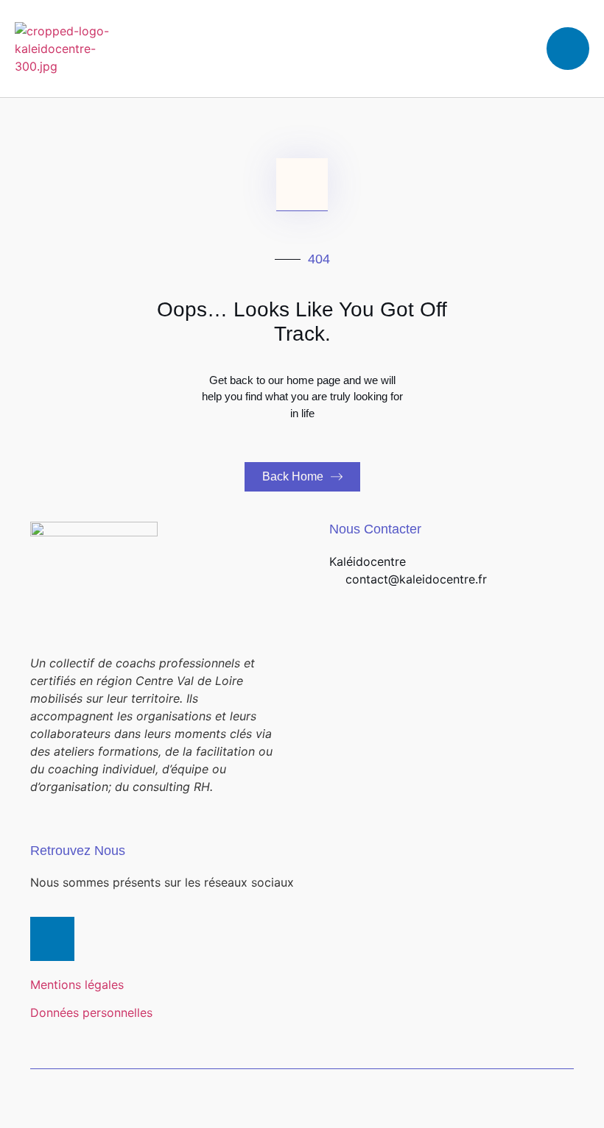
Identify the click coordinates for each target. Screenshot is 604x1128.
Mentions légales (77, 984)
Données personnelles (91, 1012)
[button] (403, 48)
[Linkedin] (568, 48)
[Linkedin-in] (52, 939)
